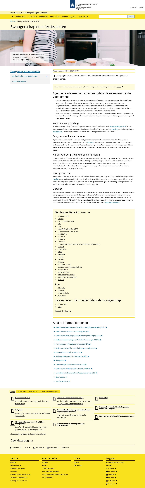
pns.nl (120, 87)
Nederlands (133, 7)
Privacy (44, 465)
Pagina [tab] (12, 392)
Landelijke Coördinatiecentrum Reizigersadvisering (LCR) (76, 373)
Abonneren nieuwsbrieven (115, 462)
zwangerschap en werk (118, 127)
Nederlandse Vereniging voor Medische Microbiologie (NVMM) (78, 340)
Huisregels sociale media (18, 481)
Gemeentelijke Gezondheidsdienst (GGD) (71, 365)
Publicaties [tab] (33, 392)
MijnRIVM (84, 16)
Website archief (47, 478)
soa (71, 132)
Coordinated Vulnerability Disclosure (55, 475)
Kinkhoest (62, 304)
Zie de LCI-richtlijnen (63, 311)
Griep (59, 307)
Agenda (73, 17)
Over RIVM (33, 17)
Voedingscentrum (63, 381)
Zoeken (131, 17)
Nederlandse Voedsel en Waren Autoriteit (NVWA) (74, 369)
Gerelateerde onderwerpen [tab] (49, 392)
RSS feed (109, 465)
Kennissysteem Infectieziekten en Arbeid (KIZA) (73, 344)
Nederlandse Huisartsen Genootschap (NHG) (72, 331)
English (141, 7)
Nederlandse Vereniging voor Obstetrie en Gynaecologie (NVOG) (79, 336)
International (55, 17)
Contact (65, 17)
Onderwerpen (21, 17)
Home (12, 16)
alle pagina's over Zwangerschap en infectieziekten (28, 434)
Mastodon (117, 484)
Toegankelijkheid (48, 468)
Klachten (13, 472)
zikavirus (56, 179)
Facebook (117, 471)
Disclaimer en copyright (50, 472)
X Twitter (116, 468)
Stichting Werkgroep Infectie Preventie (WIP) (72, 356)
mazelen (115, 129)
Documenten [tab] (22, 392)
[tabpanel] (72, 415)
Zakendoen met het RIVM (19, 478)
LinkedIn (117, 474)
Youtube (116, 478)
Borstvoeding (61, 377)
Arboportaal (61, 360)
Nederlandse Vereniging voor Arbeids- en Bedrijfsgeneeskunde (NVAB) (81, 327)
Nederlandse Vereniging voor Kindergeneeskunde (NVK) (76, 348)
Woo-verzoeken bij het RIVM (20, 475)
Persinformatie (15, 465)
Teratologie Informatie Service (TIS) (69, 352)
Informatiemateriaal (19, 81)
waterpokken (57, 132)
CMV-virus (90, 142)
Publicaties (43, 17)
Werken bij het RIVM (17, 468)
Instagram (117, 481)
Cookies (45, 462)
